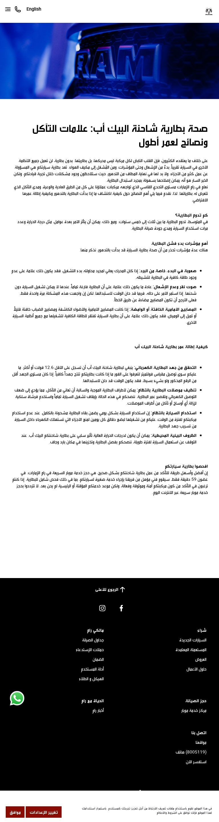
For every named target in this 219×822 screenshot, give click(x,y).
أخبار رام (98, 710)
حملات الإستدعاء (90, 649)
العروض (200, 659)
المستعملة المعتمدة (191, 649)
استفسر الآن (196, 761)
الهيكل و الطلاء (91, 678)
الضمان (98, 659)
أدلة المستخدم (92, 669)
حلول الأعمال (196, 669)
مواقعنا (201, 742)
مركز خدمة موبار (193, 710)
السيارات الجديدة (192, 640)
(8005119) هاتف (191, 752)
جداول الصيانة (93, 640)
